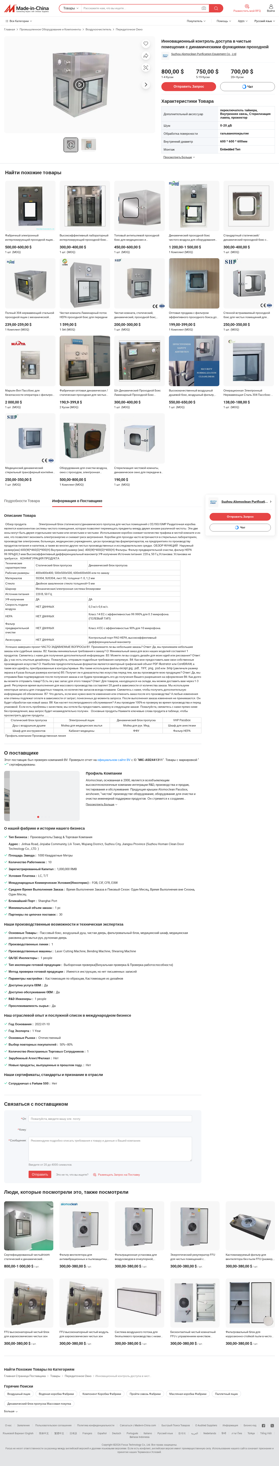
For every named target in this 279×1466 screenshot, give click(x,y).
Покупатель (194, 21)
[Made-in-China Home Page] (26, 8)
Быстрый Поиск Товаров (176, 1425)
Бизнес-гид (250, 1425)
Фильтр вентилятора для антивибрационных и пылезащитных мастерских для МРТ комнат (83, 1259)
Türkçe (251, 1433)
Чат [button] (250, 87)
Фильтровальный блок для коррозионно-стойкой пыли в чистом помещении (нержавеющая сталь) (250, 1336)
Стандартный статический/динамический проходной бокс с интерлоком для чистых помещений (247, 237)
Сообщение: (18, 1140)
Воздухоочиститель (98, 29)
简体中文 (44, 1433)
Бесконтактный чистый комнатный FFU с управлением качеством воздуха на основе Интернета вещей (194, 1336)
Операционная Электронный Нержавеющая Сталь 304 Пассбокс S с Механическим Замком (248, 392)
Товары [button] (69, 8)
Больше (9, 1411)
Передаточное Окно (129, 29)
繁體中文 (59, 1433)
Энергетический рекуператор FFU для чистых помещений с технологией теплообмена (192, 1259)
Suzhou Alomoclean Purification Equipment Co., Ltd (203, 54)
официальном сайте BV (114, 760)
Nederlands (209, 1433)
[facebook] (263, 1425)
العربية (194, 1433)
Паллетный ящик (226, 1394)
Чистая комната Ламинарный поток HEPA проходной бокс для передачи (83, 315)
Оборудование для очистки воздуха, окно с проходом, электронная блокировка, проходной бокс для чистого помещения (83, 470)
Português (132, 1433)
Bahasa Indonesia (140, 1436)
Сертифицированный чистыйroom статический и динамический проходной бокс (27, 1259)
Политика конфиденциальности (95, 1425)
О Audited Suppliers (206, 1425)
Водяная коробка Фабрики (56, 1394)
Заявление (23, 1425)
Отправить (40, 1174)
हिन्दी (224, 1433)
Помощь (222, 21)
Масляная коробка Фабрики (187, 1394)
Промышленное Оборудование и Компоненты (50, 29)
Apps (241, 21)
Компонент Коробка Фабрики (102, 1394)
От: (24, 1119)
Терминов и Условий (149, 1452)
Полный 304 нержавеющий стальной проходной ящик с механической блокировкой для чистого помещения (30, 315)
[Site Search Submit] (216, 8)
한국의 (182, 1433)
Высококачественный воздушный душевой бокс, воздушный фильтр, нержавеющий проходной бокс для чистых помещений (192, 392)
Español (102, 1433)
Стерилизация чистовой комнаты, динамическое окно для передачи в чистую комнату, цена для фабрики (137, 470)
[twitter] (272, 1425)
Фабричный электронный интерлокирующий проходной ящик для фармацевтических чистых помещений (29, 237)
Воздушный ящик (18, 1394)
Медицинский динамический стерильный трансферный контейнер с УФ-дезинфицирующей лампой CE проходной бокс (30, 470)
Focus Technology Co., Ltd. (136, 1444)
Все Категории (19, 21)
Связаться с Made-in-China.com (138, 1425)
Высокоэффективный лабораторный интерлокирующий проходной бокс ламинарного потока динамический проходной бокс (84, 237)
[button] (204, 8)
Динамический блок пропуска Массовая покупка (39, 1403)
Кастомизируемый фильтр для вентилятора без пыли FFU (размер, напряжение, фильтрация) (249, 1259)
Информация (230, 1425)
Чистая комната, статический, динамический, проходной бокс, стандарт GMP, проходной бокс (135, 315)
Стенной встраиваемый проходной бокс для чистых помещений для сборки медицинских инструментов (246, 315)
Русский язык (165, 1433)
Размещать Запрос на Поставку (116, 1174)
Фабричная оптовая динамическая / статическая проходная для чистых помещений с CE (84, 392)
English (29, 1433)
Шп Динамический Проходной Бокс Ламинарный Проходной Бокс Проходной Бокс (137, 392)
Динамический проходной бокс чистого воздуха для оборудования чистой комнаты (192, 237)
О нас (8, 1425)
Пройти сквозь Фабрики (145, 1394)
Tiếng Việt (266, 1433)
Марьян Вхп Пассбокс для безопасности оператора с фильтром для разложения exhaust (30, 392)
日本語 (73, 1433)
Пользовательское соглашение (53, 1425)
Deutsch (116, 1433)
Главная (9, 29)
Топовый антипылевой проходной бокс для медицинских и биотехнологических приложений (136, 237)
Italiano (148, 1433)
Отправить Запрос (189, 86)
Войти (271, 11)
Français (87, 1433)
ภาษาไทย (237, 1433)
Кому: (23, 1129)
